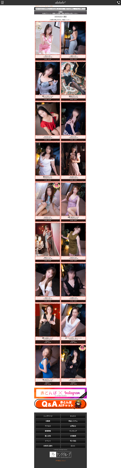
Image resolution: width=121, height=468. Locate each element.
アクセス (48, 426)
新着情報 (48, 431)
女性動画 (73, 436)
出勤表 (48, 421)
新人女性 (48, 436)
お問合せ (73, 426)
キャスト (73, 416)
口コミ (73, 446)
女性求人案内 (47, 446)
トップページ (47, 416)
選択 (65, 16)
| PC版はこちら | (60, 460)
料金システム (73, 421)
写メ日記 (73, 441)
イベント (48, 441)
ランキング (73, 431)
